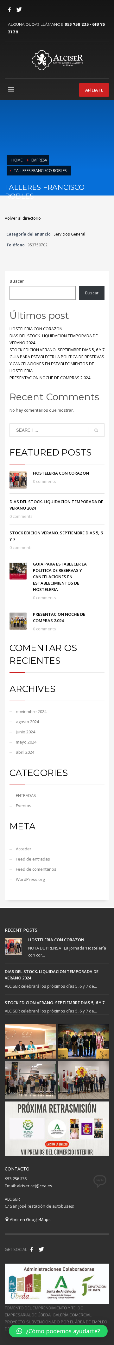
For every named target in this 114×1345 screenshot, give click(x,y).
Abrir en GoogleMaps (30, 1219)
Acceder (23, 849)
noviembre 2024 (31, 711)
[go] (96, 430)
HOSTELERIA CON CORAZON (36, 329)
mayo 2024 (26, 742)
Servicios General (69, 234)
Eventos (23, 805)
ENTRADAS (26, 795)
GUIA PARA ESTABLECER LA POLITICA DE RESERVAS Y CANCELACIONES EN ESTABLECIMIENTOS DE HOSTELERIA (57, 364)
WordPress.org (30, 879)
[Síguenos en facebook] (31, 1249)
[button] (58, 1331)
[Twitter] (19, 9)
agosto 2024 (27, 721)
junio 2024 (25, 732)
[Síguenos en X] (41, 1249)
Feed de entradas (33, 859)
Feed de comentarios (36, 869)
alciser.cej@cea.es (34, 1186)
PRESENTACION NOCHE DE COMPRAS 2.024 (50, 378)
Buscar (17, 281)
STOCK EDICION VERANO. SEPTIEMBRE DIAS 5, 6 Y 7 (57, 350)
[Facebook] (9, 9)
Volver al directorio (23, 218)
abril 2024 (25, 752)
